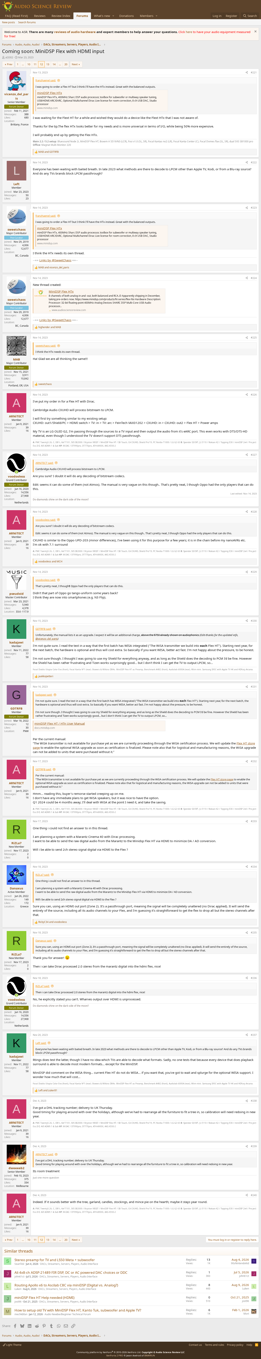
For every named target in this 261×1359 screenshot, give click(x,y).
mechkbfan (20, 1314)
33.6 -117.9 (22, 611)
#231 (254, 686)
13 (47, 64)
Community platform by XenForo (108, 1352)
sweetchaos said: (45, 345)
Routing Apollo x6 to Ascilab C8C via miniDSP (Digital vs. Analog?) (66, 1285)
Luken (17, 1289)
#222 (254, 162)
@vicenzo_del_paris (46, 638)
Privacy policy (235, 1345)
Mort (246, 1313)
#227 (254, 455)
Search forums (27, 22)
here (189, 32)
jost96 (17, 1301)
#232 (254, 761)
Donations (126, 16)
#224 (254, 278)
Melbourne (22, 1186)
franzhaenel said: (45, 80)
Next (75, 64)
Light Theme (13, 1345)
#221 (254, 72)
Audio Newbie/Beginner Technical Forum (68, 1314)
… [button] (23, 64)
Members (146, 16)
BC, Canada (22, 255)
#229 (254, 572)
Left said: (40, 1043)
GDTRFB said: (43, 629)
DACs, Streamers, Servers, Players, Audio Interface (69, 1264)
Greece (24, 906)
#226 (254, 394)
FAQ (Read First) (16, 16)
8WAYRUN (149, 1355)
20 (65, 64)
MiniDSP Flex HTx (61, 291)
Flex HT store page (222, 779)
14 (54, 64)
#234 (254, 866)
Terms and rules (214, 1345)
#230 (254, 621)
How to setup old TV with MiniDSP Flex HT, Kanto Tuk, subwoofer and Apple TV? (77, 1310)
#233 (254, 821)
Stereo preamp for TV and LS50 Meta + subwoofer (54, 1259)
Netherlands (21, 502)
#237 (254, 1035)
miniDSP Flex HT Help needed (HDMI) (44, 1297)
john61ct (19, 1276)
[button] (113, 15)
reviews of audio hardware (75, 32)
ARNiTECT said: (44, 463)
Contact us (195, 1345)
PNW (26, 731)
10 (28, 64)
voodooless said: (45, 520)
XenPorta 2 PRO (114, 1355)
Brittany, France (20, 124)
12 (41, 64)
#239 (254, 1146)
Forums (82, 16)
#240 (254, 1195)
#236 (254, 978)
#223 (254, 207)
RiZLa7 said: (42, 875)
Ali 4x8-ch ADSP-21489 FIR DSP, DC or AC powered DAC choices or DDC (70, 1272)
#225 (254, 337)
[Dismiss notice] (255, 32)
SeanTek (19, 1264)
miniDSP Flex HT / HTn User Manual (59, 723)
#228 (254, 511)
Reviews (39, 16)
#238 (254, 1100)
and (48, 152)
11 (35, 64)
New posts (8, 22)
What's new (102, 16)
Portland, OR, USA (18, 385)
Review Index (61, 16)
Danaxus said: (43, 940)
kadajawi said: (43, 695)
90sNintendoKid (240, 1263)
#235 (254, 932)
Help (249, 1345)
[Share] (246, 72)
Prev (9, 64)
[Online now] (16, 472)
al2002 (9, 57)
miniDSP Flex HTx (49, 93)
